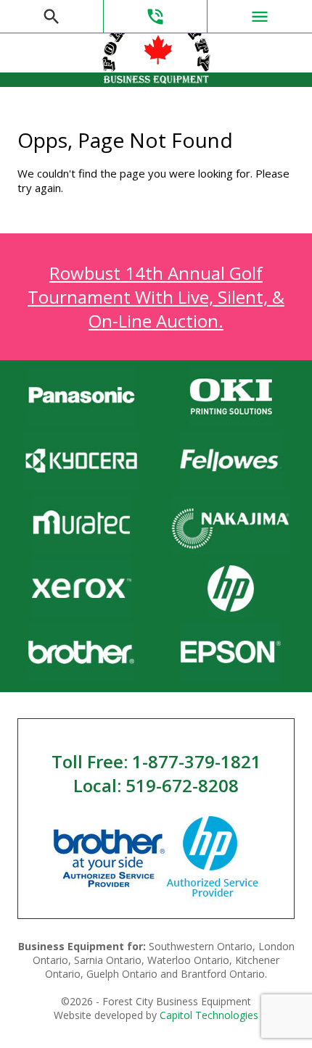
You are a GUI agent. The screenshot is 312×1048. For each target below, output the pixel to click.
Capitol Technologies (209, 1015)
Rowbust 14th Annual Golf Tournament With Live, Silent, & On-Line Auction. (156, 297)
